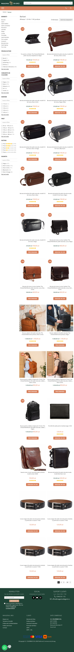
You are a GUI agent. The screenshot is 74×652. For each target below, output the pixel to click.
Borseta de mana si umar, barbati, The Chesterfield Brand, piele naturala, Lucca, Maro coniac (32, 288)
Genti (2, 22)
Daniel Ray (6, 62)
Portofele (3, 35)
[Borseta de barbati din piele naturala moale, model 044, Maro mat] (60, 457)
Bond (4, 58)
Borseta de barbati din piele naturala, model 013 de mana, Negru (32, 240)
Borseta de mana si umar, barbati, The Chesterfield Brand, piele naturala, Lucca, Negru (60, 240)
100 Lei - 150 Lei (7, 128)
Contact (5, 627)
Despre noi (5, 619)
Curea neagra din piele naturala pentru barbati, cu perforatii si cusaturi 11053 (32, 519)
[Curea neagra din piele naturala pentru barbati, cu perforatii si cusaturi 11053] (32, 504)
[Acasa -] (10, 3)
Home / (5, 12)
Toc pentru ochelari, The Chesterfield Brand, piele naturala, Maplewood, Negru (32, 54)
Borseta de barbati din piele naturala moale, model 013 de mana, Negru (60, 194)
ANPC (28, 627)
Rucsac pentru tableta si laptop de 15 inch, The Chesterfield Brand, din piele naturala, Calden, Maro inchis (59, 381)
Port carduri (4, 39)
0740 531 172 (60, 596)
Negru (4, 82)
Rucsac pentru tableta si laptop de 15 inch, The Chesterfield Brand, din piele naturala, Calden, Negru (32, 427)
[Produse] (3, 8)
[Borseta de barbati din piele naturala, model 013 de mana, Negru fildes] (60, 85)
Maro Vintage (6, 172)
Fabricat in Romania (8, 67)
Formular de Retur (31, 625)
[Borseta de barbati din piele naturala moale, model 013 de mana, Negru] (60, 178)
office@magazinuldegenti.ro (61, 599)
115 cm (5, 104)
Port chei (3, 47)
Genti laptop (4, 45)
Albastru (5, 86)
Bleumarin (5, 170)
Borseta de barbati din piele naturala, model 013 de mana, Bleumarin (60, 147)
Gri (4, 88)
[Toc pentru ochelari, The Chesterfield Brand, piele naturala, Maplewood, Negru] (32, 39)
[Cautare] (71, 3)
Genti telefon (4, 23)
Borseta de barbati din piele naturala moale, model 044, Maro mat (60, 473)
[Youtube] (37, 597)
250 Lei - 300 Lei (7, 134)
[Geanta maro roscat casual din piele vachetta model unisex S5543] (32, 457)
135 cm (5, 108)
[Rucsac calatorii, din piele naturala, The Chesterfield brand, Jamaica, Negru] (60, 318)
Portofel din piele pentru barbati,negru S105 (60, 426)
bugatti (5, 60)
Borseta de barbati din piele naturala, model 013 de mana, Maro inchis (32, 101)
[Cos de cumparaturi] (71, 8)
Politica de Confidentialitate (11, 607)
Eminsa (5, 64)
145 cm (5, 112)
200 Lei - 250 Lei (7, 132)
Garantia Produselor (31, 623)
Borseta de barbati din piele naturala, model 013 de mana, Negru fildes (60, 101)
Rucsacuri (3, 27)
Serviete (3, 29)
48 (67, 582)
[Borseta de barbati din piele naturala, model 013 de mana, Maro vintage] (32, 132)
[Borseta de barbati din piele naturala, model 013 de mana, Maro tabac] (32, 178)
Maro (4, 84)
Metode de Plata (30, 619)
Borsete (3, 20)
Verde (4, 90)
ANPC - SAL (29, 630)
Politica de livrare (7, 625)
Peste (4, 143)
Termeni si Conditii (8, 621)
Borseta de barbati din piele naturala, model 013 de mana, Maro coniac (60, 54)
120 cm (5, 110)
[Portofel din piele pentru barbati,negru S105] (60, 411)
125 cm (5, 106)
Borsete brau (4, 43)
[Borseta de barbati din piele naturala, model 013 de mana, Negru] (32, 225)
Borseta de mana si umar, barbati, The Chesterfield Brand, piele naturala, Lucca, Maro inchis (59, 288)
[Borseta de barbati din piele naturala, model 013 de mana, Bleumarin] (60, 132)
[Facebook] (33, 597)
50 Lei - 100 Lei (7, 125)
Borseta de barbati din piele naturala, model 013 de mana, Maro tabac (32, 194)
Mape (2, 31)
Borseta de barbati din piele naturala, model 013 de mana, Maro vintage (32, 147)
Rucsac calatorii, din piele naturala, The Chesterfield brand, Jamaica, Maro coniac (32, 333)
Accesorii (3, 41)
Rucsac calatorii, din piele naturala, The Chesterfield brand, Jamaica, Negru (60, 333)
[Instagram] (40, 597)
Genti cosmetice (5, 25)
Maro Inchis (6, 168)
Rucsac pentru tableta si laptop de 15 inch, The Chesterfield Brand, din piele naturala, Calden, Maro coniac (32, 381)
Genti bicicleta (5, 37)
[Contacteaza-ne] (66, 8)
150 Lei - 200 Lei (7, 130)
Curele (3, 33)
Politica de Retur (30, 621)
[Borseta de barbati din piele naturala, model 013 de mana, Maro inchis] (32, 85)
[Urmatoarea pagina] (70, 582)
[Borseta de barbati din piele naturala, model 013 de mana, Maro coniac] (60, 39)
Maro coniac (6, 165)
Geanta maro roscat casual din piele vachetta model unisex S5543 (33, 473)
